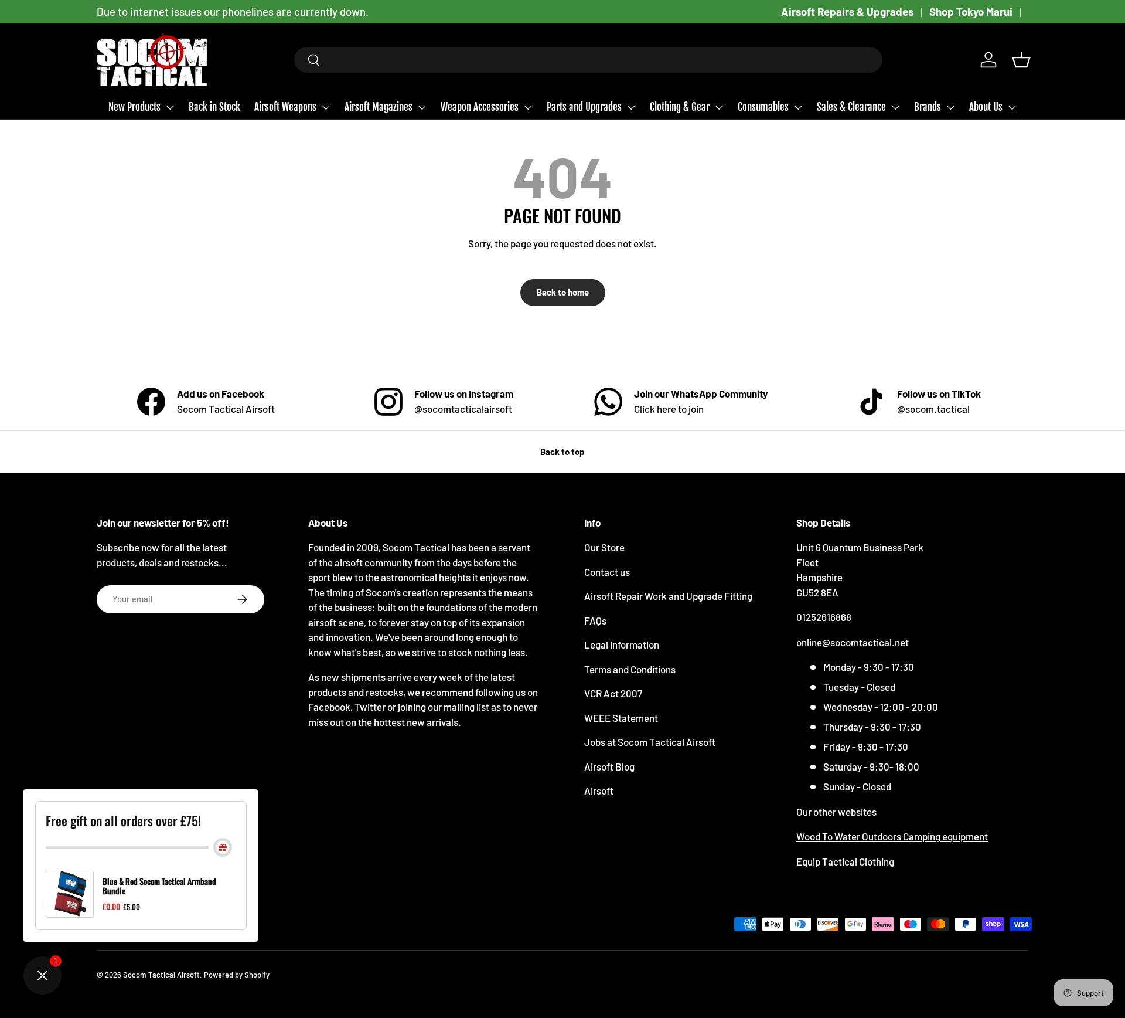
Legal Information (621, 644)
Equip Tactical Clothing (845, 861)
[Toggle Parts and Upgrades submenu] (631, 107)
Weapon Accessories (480, 107)
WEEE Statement (621, 718)
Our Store (604, 547)
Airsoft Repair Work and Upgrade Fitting (668, 596)
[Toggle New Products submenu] (170, 107)
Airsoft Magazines (378, 107)
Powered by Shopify (237, 974)
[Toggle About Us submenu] (1012, 107)
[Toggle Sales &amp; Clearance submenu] (895, 107)
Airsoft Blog (609, 766)
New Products (134, 107)
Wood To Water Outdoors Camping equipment (892, 836)
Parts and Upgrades (584, 107)
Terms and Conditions (630, 669)
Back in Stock (214, 107)
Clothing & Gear (680, 107)
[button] (1021, 60)
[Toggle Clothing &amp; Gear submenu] (719, 107)
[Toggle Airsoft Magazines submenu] (422, 107)
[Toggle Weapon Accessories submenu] (528, 107)
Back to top (562, 451)
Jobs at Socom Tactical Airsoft (649, 742)
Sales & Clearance (851, 107)
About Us (986, 107)
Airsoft (598, 790)
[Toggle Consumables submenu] (798, 107)
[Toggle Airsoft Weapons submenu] (326, 107)
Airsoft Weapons (285, 107)
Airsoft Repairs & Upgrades (847, 11)
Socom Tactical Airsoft (161, 974)
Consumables (763, 107)
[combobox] (588, 60)
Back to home (563, 292)
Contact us (607, 572)
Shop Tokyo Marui (970, 11)
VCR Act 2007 (613, 693)
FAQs (595, 620)
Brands (927, 107)
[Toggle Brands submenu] (950, 107)
